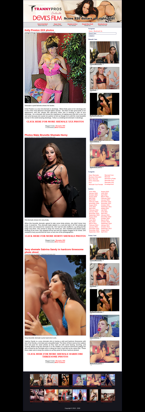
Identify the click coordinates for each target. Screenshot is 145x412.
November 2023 (94, 213)
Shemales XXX (60, 126)
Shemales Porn (109, 180)
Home (91, 31)
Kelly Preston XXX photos (39, 30)
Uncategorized (109, 184)
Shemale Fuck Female (96, 184)
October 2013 (105, 227)
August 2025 (93, 196)
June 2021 (104, 212)
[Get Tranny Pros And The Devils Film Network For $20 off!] (72, 22)
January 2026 (93, 193)
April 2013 (104, 232)
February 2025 (93, 201)
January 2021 (105, 215)
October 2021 (105, 205)
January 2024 (93, 212)
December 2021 (106, 201)
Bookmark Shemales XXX (48, 32)
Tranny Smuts (57, 24)
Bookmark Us (98, 31)
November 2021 (106, 203)
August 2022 (105, 191)
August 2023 (93, 217)
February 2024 (93, 210)
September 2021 (106, 206)
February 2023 (93, 225)
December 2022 (94, 228)
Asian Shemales (94, 175)
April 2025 (92, 200)
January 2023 (93, 227)
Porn (90, 182)
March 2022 (105, 196)
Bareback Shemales (95, 177)
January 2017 (105, 225)
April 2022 (104, 195)
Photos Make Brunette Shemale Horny (46, 135)
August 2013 (105, 230)
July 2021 (104, 210)
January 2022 (105, 200)
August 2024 (93, 205)
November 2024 (94, 203)
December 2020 (106, 217)
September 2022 (94, 232)
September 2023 (94, 215)
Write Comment (60, 127)
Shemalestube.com (102, 24)
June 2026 (92, 191)
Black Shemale (93, 179)
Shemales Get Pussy (72, 24)
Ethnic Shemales (94, 181)
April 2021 (104, 213)
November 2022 (94, 230)
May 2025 (92, 198)
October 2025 (93, 195)
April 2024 (92, 208)
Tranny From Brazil (42, 24)
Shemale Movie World (87, 24)
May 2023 (92, 222)
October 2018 (105, 222)
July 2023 (92, 218)
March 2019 (105, 220)
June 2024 (92, 206)
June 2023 (92, 220)
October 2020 (105, 218)
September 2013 (106, 228)
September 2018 (106, 223)
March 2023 (93, 223)
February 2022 (105, 198)
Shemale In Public (110, 178)
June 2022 (104, 193)
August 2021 (105, 208)
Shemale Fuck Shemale (109, 176)
